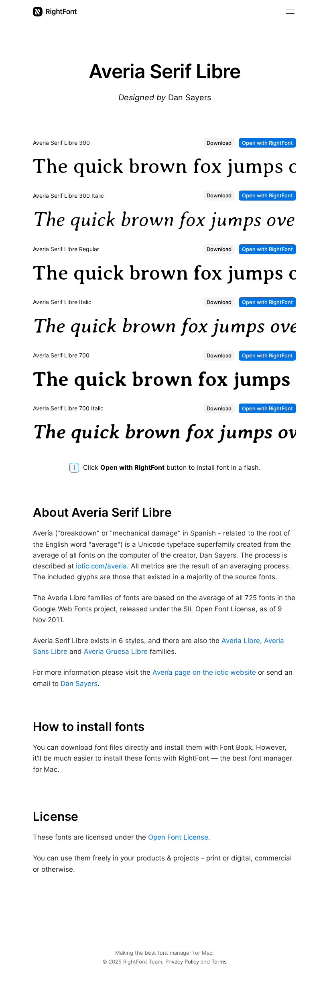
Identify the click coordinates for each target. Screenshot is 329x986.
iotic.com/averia (101, 566)
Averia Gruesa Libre (116, 651)
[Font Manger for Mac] (55, 11)
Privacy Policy (182, 961)
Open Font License (178, 837)
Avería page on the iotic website (204, 672)
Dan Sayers (79, 684)
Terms (219, 961)
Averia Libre (240, 641)
